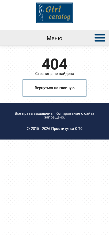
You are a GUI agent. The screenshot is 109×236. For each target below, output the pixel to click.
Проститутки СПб (66, 128)
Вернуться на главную (55, 88)
